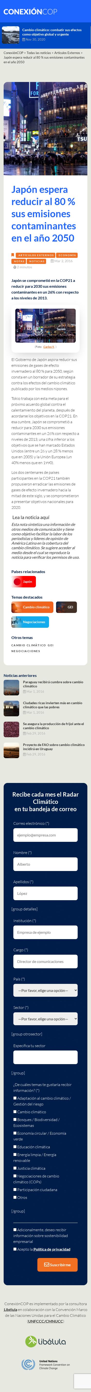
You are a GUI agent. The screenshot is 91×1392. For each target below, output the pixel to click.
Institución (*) (24, 920)
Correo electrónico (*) (31, 823)
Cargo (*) (20, 949)
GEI (70, 607)
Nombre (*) (22, 852)
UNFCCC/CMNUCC (45, 1321)
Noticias (37, 261)
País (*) (19, 979)
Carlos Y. (49, 347)
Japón (27, 581)
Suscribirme (60, 1264)
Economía (67, 255)
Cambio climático (36, 607)
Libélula (10, 1309)
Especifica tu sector (29, 1045)
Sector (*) (21, 1007)
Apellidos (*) (23, 881)
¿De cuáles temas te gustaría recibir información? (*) (42, 1087)
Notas (19, 261)
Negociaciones (34, 622)
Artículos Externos (36, 255)
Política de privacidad (51, 1249)
